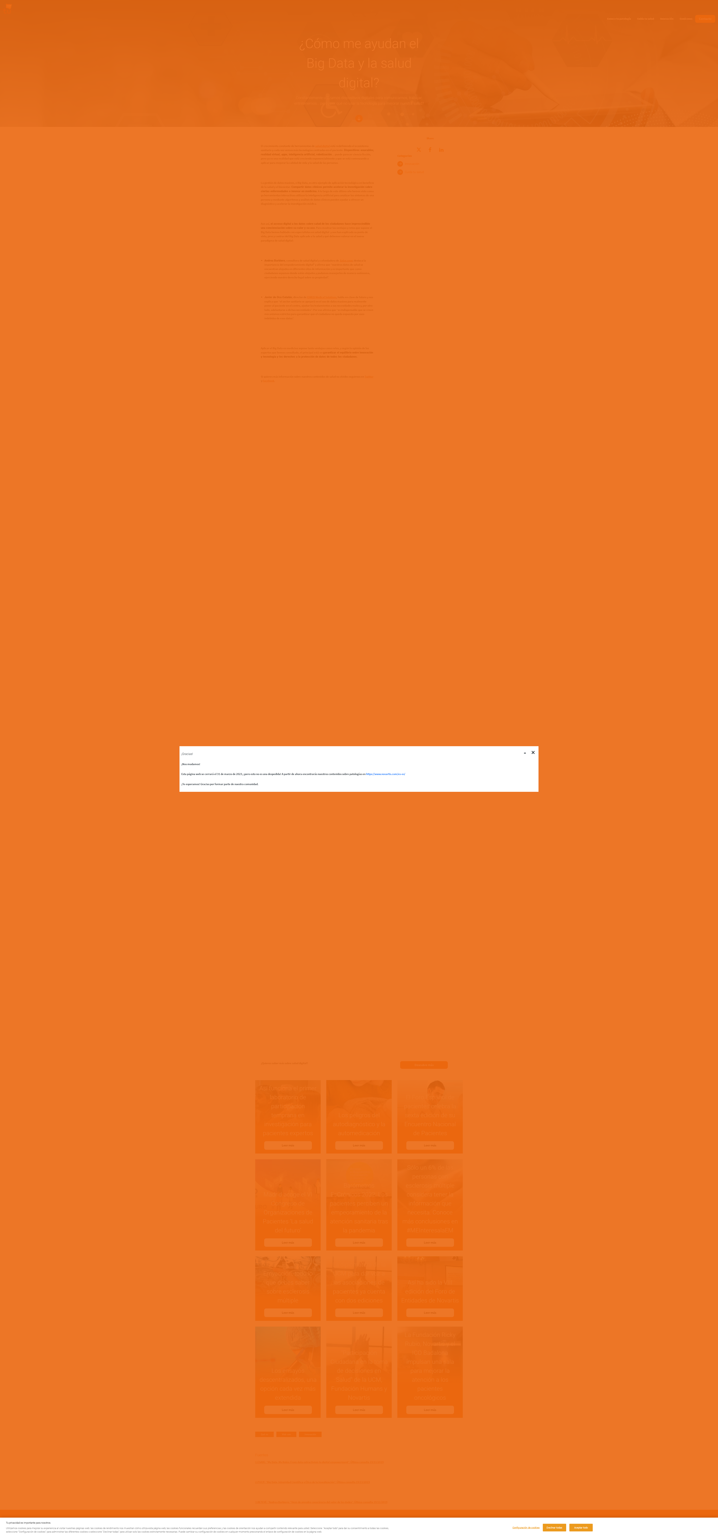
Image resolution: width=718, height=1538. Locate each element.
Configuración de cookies (526, 1527)
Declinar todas (554, 1527)
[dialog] (359, 1528)
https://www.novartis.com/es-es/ (385, 774)
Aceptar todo (581, 1527)
